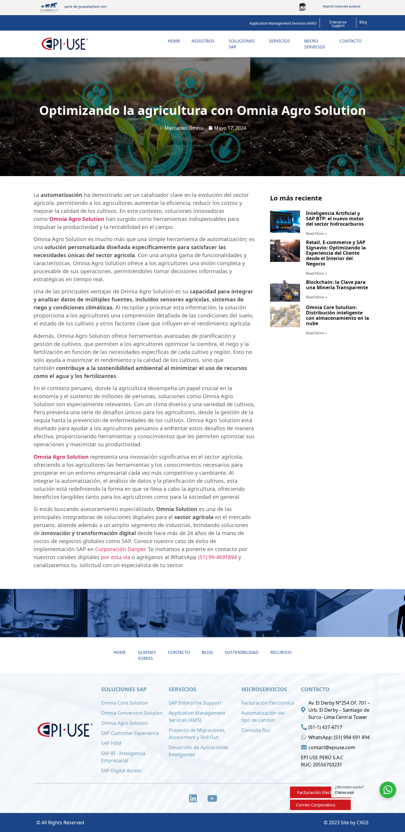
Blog (207, 652)
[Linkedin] (193, 798)
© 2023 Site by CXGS (346, 822)
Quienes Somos (147, 655)
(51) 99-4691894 (217, 557)
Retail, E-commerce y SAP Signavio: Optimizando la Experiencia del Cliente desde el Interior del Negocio (336, 253)
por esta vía (115, 557)
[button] (283, 23)
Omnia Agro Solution (76, 218)
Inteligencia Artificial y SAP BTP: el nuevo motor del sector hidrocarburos (335, 218)
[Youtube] (212, 798)
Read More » (316, 233)
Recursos (281, 652)
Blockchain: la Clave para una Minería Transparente (337, 285)
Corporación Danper (120, 549)
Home (174, 41)
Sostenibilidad (242, 652)
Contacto (350, 41)
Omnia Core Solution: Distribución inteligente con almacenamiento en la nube (337, 315)
